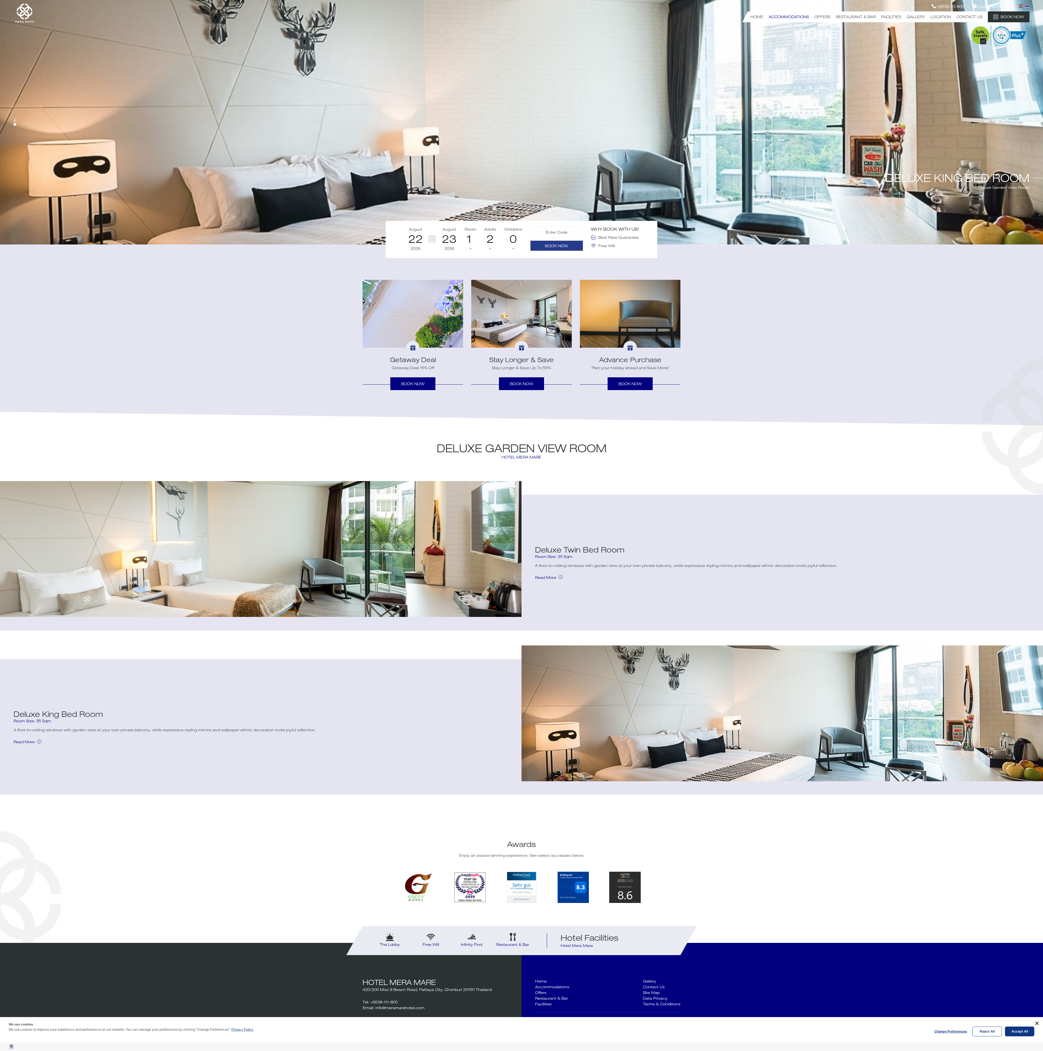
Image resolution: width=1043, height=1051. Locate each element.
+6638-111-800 (384, 1002)
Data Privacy (655, 998)
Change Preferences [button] (950, 1031)
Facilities (891, 16)
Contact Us (969, 16)
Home (756, 16)
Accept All (1019, 1031)
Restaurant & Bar (856, 16)
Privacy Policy (242, 1029)
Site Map (651, 992)
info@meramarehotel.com (400, 1007)
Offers (822, 16)
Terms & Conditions (661, 1004)
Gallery (916, 16)
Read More (546, 577)
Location (941, 16)
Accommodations (789, 16)
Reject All (987, 1031)
